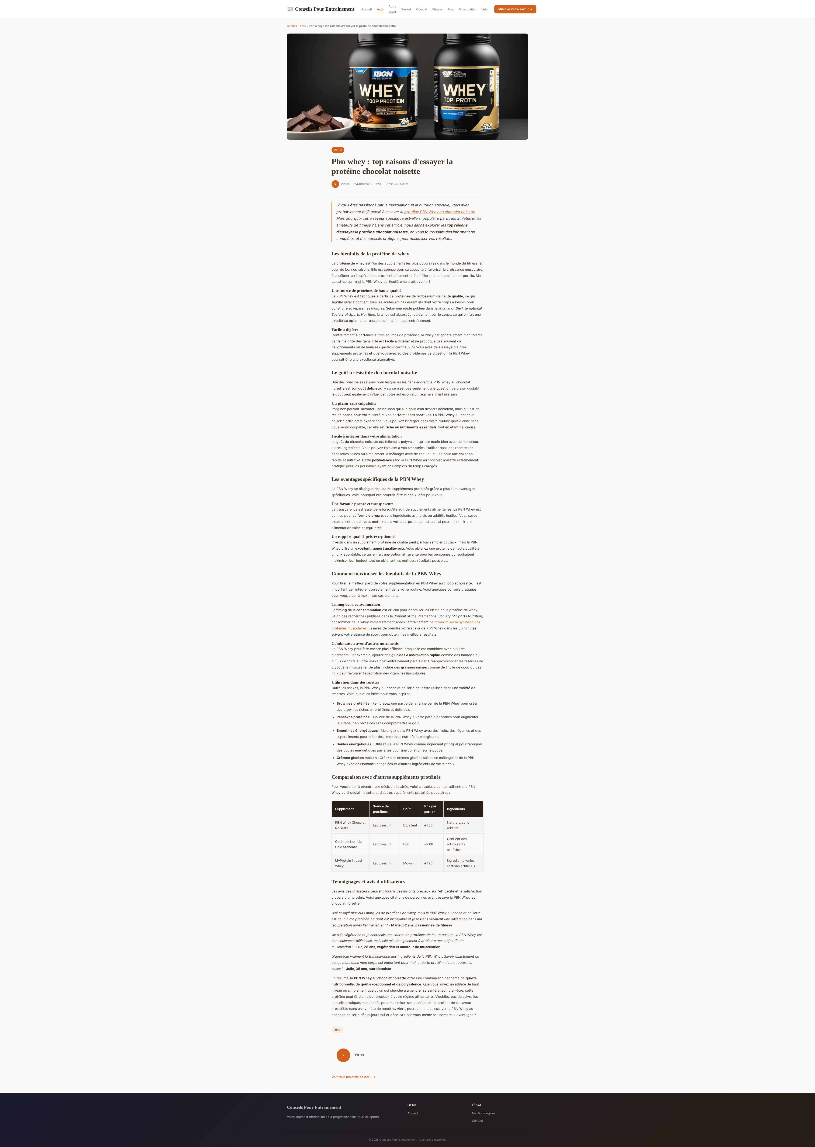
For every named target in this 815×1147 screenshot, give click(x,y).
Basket (406, 9)
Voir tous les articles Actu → (353, 1077)
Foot (451, 9)
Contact (477, 1120)
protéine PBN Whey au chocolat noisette (439, 212)
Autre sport (392, 9)
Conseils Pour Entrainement (320, 9)
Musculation (467, 9)
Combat (421, 9)
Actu (380, 9)
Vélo (484, 9)
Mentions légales (483, 1113)
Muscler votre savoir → (515, 9)
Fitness (437, 9)
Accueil (366, 9)
